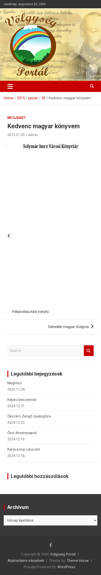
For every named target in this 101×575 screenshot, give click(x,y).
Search (89, 350)
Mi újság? (16, 118)
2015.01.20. (16, 135)
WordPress (66, 567)
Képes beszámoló (22, 399)
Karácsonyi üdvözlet (23, 449)
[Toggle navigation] (10, 86)
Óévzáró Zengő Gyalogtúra (29, 416)
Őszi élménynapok (22, 433)
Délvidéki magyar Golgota (68, 327)
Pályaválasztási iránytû (30, 311)
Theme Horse (78, 560)
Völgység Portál (63, 554)
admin (33, 135)
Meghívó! (14, 383)
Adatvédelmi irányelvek (26, 560)
